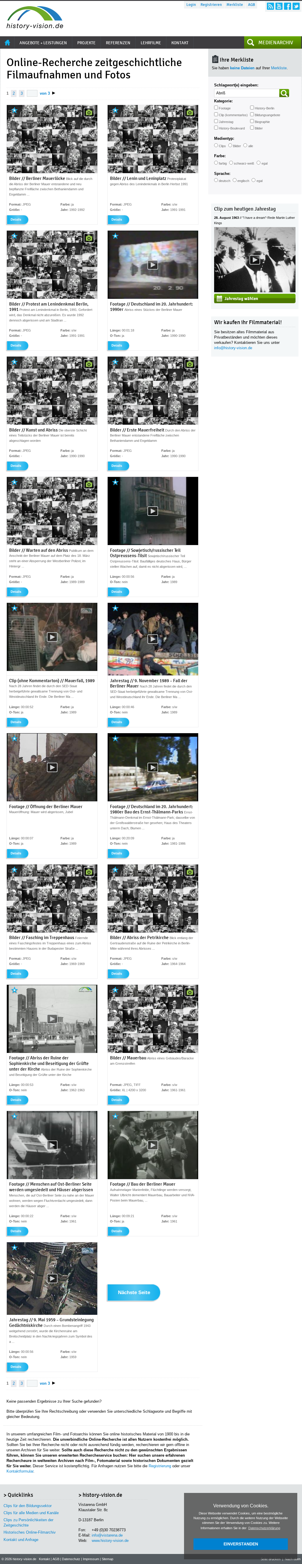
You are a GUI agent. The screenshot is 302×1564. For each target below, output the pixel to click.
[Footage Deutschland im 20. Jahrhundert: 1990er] (153, 297)
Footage (225, 108)
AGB (251, 4)
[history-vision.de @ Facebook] (287, 6)
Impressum (91, 1559)
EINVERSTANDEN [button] (241, 1544)
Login (191, 4)
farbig (223, 163)
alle (250, 146)
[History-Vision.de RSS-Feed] (270, 6)
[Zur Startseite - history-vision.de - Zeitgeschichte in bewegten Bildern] (32, 27)
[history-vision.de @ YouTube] (279, 6)
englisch (243, 181)
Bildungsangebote (267, 115)
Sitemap (107, 1559)
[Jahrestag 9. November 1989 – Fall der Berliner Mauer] (153, 674)
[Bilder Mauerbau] (153, 1051)
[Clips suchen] (284, 93)
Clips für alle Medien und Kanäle (31, 1513)
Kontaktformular (19, 1471)
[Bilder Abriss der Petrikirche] (153, 931)
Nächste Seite (134, 1293)
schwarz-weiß (244, 163)
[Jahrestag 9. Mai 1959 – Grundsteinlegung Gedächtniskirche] (52, 1313)
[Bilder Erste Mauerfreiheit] (153, 423)
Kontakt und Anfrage (21, 1539)
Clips (222, 146)
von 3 (45, 93)
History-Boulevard (232, 128)
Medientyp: (224, 138)
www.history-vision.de (110, 1540)
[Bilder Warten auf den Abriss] (52, 544)
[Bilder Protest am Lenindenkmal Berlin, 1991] (52, 297)
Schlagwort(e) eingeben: (236, 85)
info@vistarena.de (107, 1535)
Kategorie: (223, 101)
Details (16, 219)
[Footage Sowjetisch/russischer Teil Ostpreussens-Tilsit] (153, 544)
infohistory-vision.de (233, 348)
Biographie (262, 122)
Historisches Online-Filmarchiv (30, 1532)
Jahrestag (226, 122)
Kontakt (44, 1559)
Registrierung (160, 1466)
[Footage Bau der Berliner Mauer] (153, 1178)
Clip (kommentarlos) (233, 115)
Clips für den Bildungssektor (28, 1506)
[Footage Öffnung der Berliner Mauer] (52, 800)
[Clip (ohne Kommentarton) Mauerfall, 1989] (52, 670)
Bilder (259, 128)
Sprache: (222, 173)
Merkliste (234, 4)
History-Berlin (264, 108)
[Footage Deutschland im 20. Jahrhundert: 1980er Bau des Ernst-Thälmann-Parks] (153, 800)
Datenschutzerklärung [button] (264, 1528)
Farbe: (220, 156)
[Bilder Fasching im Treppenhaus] (52, 931)
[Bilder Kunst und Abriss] (52, 423)
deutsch (224, 181)
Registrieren (211, 4)
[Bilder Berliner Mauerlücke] (52, 172)
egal (264, 163)
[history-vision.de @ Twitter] (296, 6)
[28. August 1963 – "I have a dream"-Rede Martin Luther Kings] (255, 291)
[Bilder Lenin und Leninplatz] (153, 172)
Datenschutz (71, 1559)
